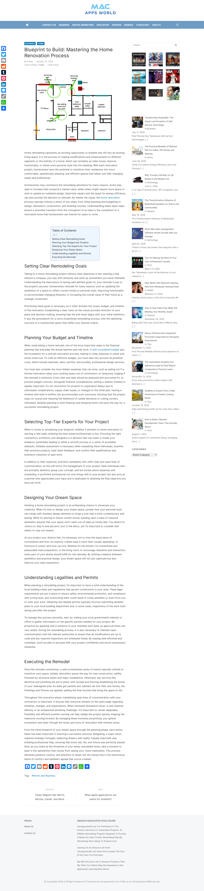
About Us (28, 826)
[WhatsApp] (4, 102)
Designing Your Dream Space (67, 249)
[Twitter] (4, 54)
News (121, 32)
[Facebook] (4, 48)
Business (64, 25)
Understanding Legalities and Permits (71, 253)
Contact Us (49, 25)
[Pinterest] (4, 78)
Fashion (116, 25)
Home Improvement (89, 32)
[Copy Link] (4, 96)
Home (41, 43)
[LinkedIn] (4, 84)
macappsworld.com (109, 881)
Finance (128, 25)
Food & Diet (142, 25)
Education (103, 25)
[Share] (4, 108)
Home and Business (44, 775)
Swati (30, 61)
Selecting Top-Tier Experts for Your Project (74, 246)
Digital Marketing (83, 25)
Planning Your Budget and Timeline (70, 242)
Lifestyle (109, 32)
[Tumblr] (4, 72)
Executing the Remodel (64, 257)
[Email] (4, 60)
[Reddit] (4, 66)
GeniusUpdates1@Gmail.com (146, 881)
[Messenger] (4, 90)
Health (156, 25)
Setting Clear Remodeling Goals (68, 239)
